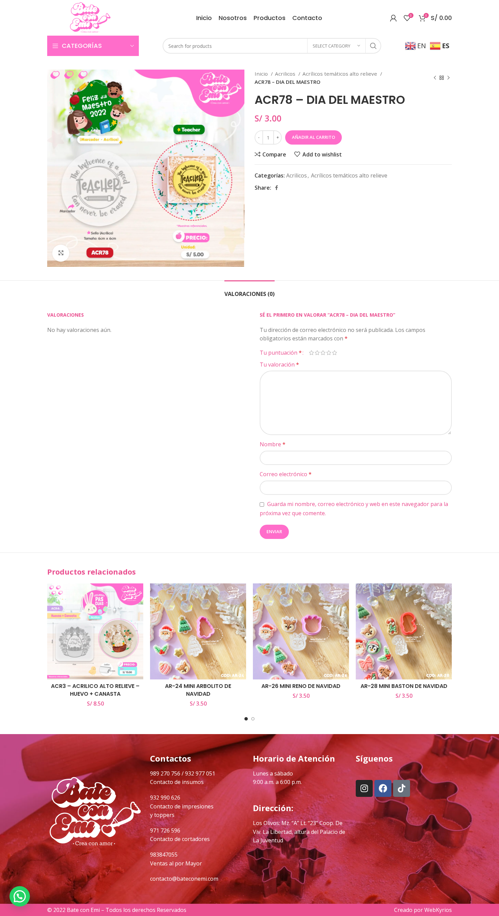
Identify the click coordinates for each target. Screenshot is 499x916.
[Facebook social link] (276, 187)
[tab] (249, 290)
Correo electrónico (286, 474)
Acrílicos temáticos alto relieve (340, 73)
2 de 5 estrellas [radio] (317, 352)
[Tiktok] (401, 788)
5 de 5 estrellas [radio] (334, 352)
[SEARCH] (373, 46)
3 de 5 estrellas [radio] (323, 352)
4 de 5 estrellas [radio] (329, 352)
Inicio (262, 73)
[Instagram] (364, 788)
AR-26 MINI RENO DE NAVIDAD (300, 686)
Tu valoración (279, 364)
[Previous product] (434, 77)
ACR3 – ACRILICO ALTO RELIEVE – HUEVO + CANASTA (95, 689)
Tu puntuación (281, 352)
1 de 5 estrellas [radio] (311, 352)
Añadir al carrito (313, 137)
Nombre (272, 444)
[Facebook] (382, 788)
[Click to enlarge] (60, 253)
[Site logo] (90, 17)
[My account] (393, 18)
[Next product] (448, 77)
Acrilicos (286, 73)
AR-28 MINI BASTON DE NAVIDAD (404, 686)
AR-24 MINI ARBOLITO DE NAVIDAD (198, 689)
